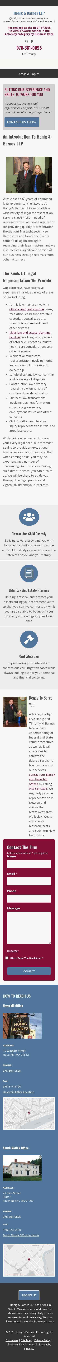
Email (12, 874)
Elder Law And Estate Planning (29, 590)
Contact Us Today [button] (21, 122)
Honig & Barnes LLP (27, 1332)
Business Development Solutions (28, 1344)
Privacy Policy (42, 1340)
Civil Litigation (29, 656)
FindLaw (29, 1348)
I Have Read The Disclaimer (27, 958)
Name (11, 856)
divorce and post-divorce (26, 309)
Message (13, 908)
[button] (29, 73)
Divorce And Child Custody (29, 533)
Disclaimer (13, 950)
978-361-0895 (29, 47)
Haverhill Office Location (18, 1092)
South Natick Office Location (21, 1235)
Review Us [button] (29, 1295)
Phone (11, 891)
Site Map (26, 1340)
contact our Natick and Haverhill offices (42, 779)
